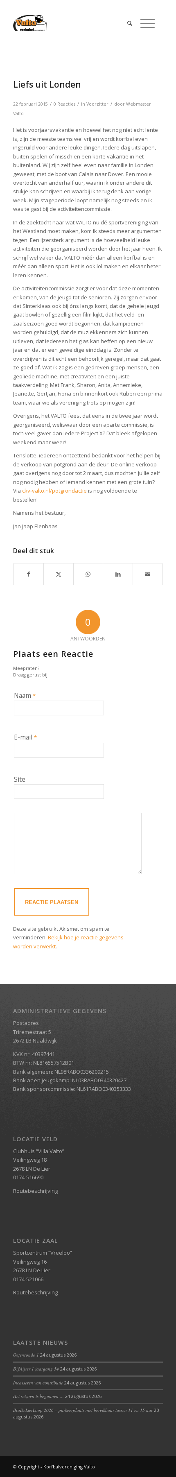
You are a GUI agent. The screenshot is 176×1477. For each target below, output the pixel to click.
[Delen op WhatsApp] (88, 574)
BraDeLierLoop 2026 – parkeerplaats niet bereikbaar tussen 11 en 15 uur (83, 1410)
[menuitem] (125, 23)
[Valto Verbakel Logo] (73, 23)
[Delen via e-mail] (147, 574)
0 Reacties (64, 104)
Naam (25, 695)
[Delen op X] (58, 574)
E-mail (25, 737)
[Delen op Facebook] (28, 574)
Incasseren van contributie (38, 1383)
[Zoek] (125, 23)
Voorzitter (97, 104)
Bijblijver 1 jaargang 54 (36, 1369)
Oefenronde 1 (26, 1355)
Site (19, 779)
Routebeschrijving (35, 1190)
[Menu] (143, 23)
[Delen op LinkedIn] (118, 574)
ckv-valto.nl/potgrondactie (54, 490)
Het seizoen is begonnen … (38, 1396)
